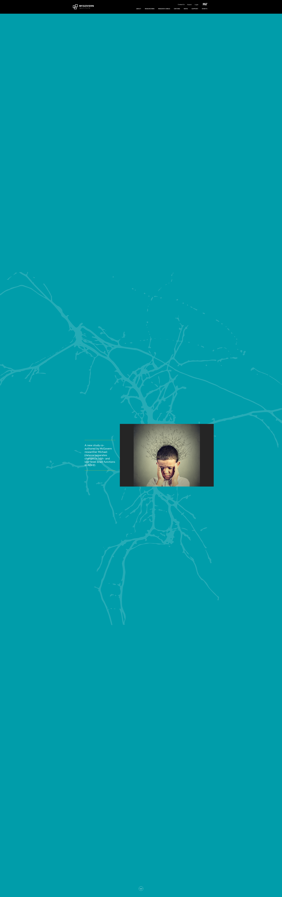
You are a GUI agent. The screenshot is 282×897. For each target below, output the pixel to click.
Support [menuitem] (195, 9)
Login (196, 5)
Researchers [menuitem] (149, 9)
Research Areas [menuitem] (164, 9)
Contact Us (181, 4)
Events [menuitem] (204, 9)
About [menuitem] (138, 9)
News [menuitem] (186, 9)
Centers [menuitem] (177, 9)
